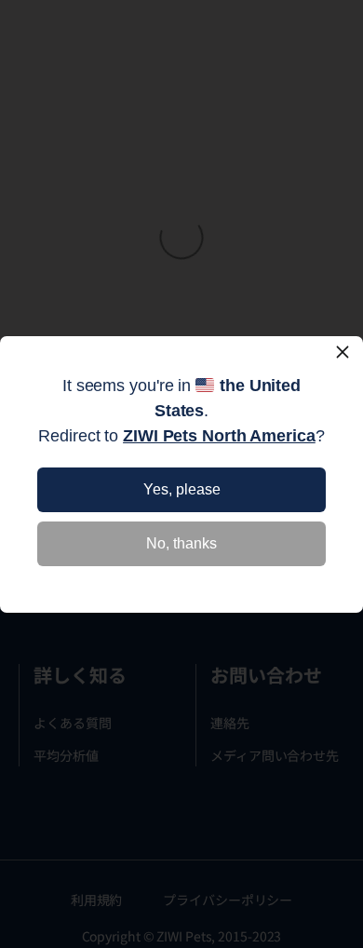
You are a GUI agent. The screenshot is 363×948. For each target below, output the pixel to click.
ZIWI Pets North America (219, 436)
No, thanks (181, 543)
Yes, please (182, 489)
